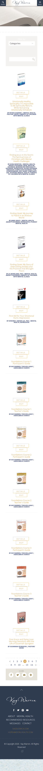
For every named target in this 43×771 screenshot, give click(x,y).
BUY (21, 96)
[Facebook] (13, 710)
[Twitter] (18, 710)
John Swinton (15, 164)
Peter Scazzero (16, 113)
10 (19, 664)
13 (27, 664)
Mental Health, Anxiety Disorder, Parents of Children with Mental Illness (21, 275)
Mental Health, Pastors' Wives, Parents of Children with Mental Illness (21, 114)
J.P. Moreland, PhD (15, 274)
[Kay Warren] (21, 3)
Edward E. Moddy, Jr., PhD (19, 321)
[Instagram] (23, 710)
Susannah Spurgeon (18, 647)
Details (20, 92)
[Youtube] (27, 710)
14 (32, 664)
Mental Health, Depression (25, 321)
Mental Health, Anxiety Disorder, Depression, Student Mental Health (21, 222)
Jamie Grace (15, 221)
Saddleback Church (22, 368)
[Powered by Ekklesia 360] (22, 751)
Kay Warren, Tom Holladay (22, 367)
